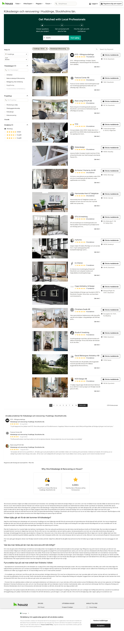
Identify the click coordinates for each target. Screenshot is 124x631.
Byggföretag (10, 85)
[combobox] (65, 4)
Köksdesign (10, 112)
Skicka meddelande (112, 55)
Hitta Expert (27, 4)
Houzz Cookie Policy (47, 624)
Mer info (31, 463)
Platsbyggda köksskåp (13, 108)
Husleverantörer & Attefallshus (16, 89)
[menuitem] (18, 3)
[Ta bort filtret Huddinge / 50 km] (46, 49)
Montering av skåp (12, 105)
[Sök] (56, 4)
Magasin (39, 4)
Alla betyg (10, 129)
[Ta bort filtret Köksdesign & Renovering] (68, 49)
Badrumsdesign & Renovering (16, 78)
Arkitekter (10, 75)
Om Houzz (41, 607)
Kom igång (75, 38)
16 (76, 405)
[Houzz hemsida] (8, 3)
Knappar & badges (67, 607)
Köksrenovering (11, 115)
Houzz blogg (93, 607)
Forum (48, 4)
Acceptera (100, 625)
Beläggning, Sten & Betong (15, 82)
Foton (18, 4)
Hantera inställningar (100, 620)
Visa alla (6, 119)
